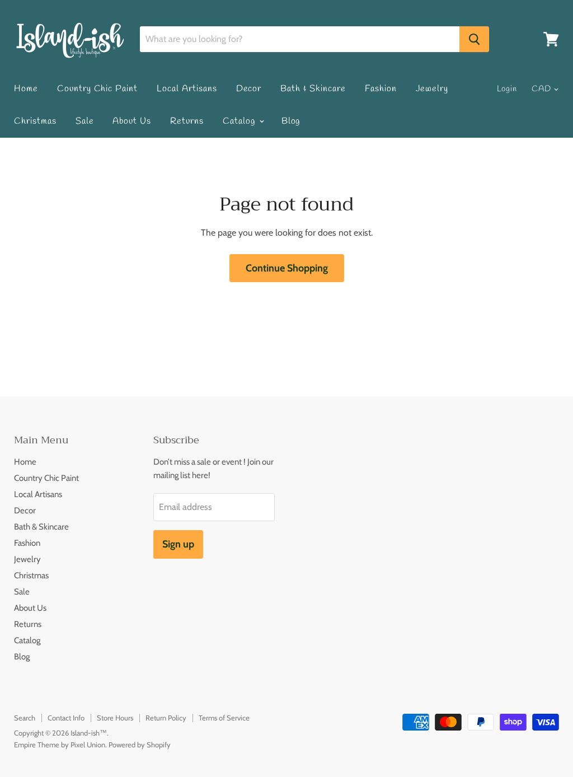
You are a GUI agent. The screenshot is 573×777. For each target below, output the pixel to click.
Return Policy (165, 717)
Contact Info (66, 717)
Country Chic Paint (97, 89)
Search (24, 717)
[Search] (474, 39)
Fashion (381, 89)
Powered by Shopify (140, 744)
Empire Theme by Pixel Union (59, 744)
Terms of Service (224, 717)
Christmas (35, 121)
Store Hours (115, 717)
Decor (249, 89)
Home (26, 89)
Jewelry (432, 89)
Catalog (240, 121)
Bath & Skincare (312, 89)
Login (507, 89)
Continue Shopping (287, 268)
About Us (131, 121)
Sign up (178, 544)
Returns (187, 121)
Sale (85, 121)
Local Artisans (187, 89)
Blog (290, 121)
